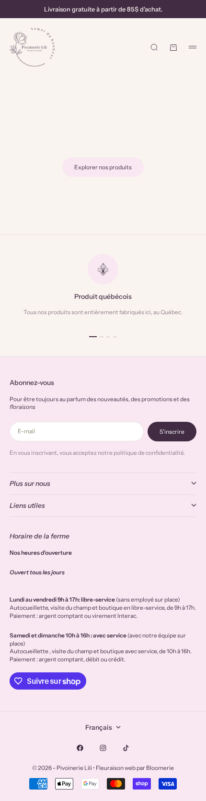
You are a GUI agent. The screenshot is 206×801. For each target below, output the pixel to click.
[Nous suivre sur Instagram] (103, 748)
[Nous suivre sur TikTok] (126, 748)
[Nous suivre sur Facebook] (80, 748)
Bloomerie (160, 767)
